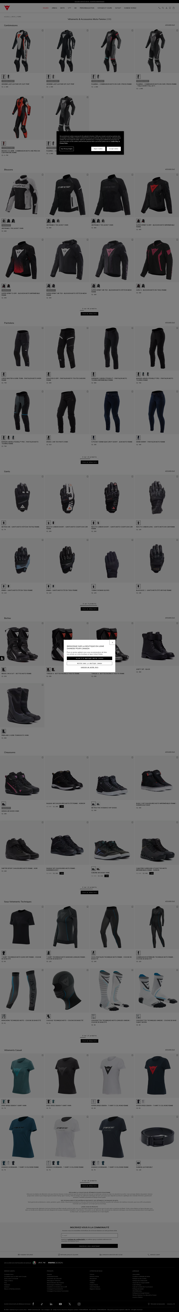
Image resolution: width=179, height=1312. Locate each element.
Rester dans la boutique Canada (89, 663)
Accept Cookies (113, 149)
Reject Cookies (98, 149)
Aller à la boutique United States (89, 658)
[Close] (112, 642)
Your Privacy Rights (67, 149)
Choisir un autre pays (89, 667)
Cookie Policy (114, 141)
